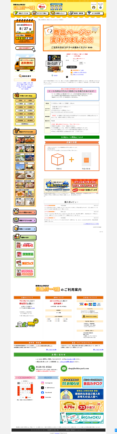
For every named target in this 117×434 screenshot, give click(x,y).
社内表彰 (26, 88)
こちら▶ (33, 308)
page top (101, 231)
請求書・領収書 (78, 13)
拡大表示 (55, 75)
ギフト (20, 87)
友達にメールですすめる (78, 74)
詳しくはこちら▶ (51, 349)
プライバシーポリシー (42, 430)
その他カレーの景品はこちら (71, 137)
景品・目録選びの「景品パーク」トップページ (48, 19)
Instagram (49, 383)
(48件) (82, 70)
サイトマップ (34, 430)
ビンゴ (18, 84)
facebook (48, 392)
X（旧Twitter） (50, 387)
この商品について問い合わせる (79, 72)
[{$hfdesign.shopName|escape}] (24, 9)
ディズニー (30, 84)
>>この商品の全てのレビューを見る (91, 223)
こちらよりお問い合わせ (67, 361)
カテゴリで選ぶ (41, 13)
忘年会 (25, 84)
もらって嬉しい (30, 85)
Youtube (48, 397)
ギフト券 (24, 87)
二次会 (28, 82)
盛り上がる (23, 85)
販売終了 (61, 19)
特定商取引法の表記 (52, 430)
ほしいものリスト (100, 4)
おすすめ (18, 85)
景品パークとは (23, 13)
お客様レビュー (60, 13)
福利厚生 (29, 87)
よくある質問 (96, 13)
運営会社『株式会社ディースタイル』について (76, 430)
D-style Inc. (57, 433)
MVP (22, 88)
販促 (32, 82)
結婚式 (24, 82)
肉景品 (22, 84)
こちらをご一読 (70, 359)
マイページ (93, 4)
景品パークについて (61, 430)
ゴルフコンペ (20, 82)
